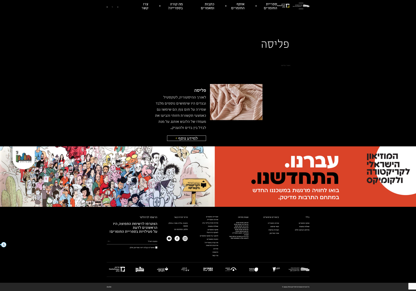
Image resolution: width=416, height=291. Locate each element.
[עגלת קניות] (117, 6)
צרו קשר (215, 255)
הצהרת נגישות (273, 230)
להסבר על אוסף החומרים (209, 236)
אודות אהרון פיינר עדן (210, 223)
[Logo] (301, 6)
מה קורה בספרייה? (211, 242)
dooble (109, 287)
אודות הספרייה (273, 223)
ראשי (288, 65)
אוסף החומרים (304, 223)
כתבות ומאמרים (212, 239)
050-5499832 (235, 238)
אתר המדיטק (274, 233)
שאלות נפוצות (304, 226)
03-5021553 (178, 229)
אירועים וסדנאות (212, 245)
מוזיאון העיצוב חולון (302, 230)
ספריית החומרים (212, 216)
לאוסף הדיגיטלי (212, 232)
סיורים (215, 248)
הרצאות (215, 252)
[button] (3, 244)
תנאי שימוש (274, 226)
